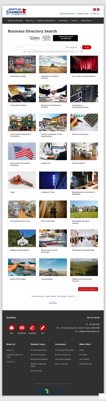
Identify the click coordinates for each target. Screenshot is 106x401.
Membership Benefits (39, 359)
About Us (10, 350)
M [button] (51, 51)
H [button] (42, 51)
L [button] (49, 51)
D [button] (34, 51)
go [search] (88, 47)
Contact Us (95, 13)
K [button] (47, 51)
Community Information (64, 350)
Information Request (63, 359)
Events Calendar (50, 296)
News (81, 350)
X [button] (74, 51)
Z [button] (78, 51)
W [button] (72, 51)
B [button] (30, 51)
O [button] (55, 51)
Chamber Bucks (85, 364)
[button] (88, 289)
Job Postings (62, 296)
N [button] (53, 51)
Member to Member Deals (38, 365)
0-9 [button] (24, 51)
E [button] (36, 51)
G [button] (40, 51)
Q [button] (59, 51)
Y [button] (76, 51)
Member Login (83, 13)
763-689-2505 (94, 324)
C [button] (32, 51)
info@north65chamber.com (89, 331)
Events (74, 20)
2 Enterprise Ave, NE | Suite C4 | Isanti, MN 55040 (80, 328)
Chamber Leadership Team (14, 355)
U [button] (67, 51)
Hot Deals (83, 354)
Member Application (39, 350)
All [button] (81, 51)
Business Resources (63, 354)
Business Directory (67, 13)
